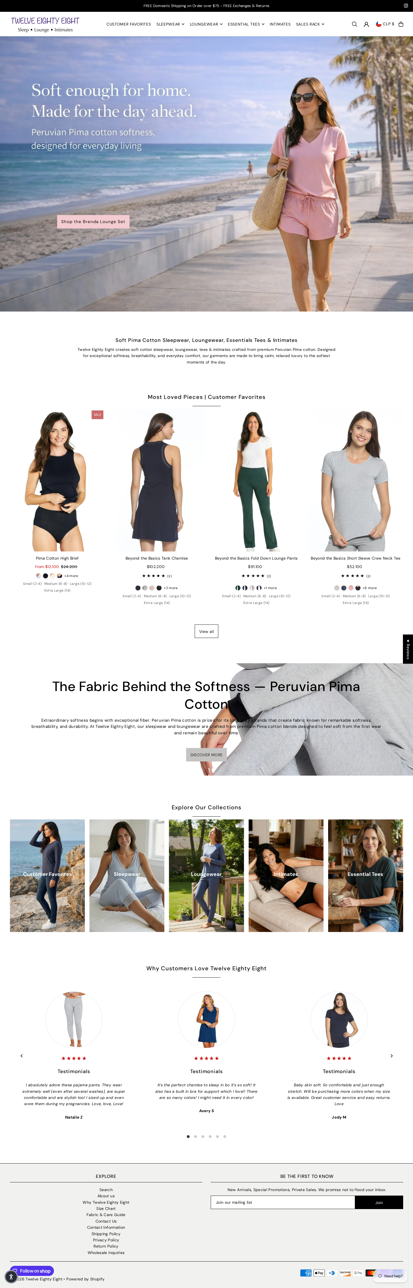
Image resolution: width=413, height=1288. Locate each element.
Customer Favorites (47, 874)
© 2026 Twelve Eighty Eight (36, 1279)
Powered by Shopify (85, 1279)
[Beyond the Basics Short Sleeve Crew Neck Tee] (355, 480)
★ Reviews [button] (408, 649)
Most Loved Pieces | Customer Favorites (207, 397)
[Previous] (21, 1056)
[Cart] (401, 24)
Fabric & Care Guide (106, 1214)
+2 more (171, 588)
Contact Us (106, 1221)
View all (206, 631)
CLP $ (388, 24)
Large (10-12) (81, 583)
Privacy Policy (106, 1239)
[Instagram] (406, 6)
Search (106, 1189)
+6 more (370, 588)
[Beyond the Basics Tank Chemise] (156, 480)
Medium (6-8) (55, 583)
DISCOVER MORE (206, 754)
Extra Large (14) (57, 590)
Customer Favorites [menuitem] (128, 24)
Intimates (286, 874)
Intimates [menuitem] (280, 24)
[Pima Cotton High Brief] (57, 480)
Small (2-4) (32, 583)
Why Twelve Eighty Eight (106, 1202)
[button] (11, 1277)
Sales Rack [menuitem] (308, 24)
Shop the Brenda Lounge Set (93, 221)
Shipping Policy (106, 1233)
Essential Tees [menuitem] (244, 24)
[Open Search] (354, 24)
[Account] (366, 24)
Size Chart (106, 1208)
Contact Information (106, 1227)
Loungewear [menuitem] (204, 24)
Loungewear (206, 874)
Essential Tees (365, 874)
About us (106, 1195)
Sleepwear (127, 874)
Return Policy (106, 1246)
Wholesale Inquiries (106, 1252)
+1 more (270, 588)
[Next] (391, 1056)
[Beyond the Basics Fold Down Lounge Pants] (256, 480)
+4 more (71, 576)
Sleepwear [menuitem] (168, 24)
